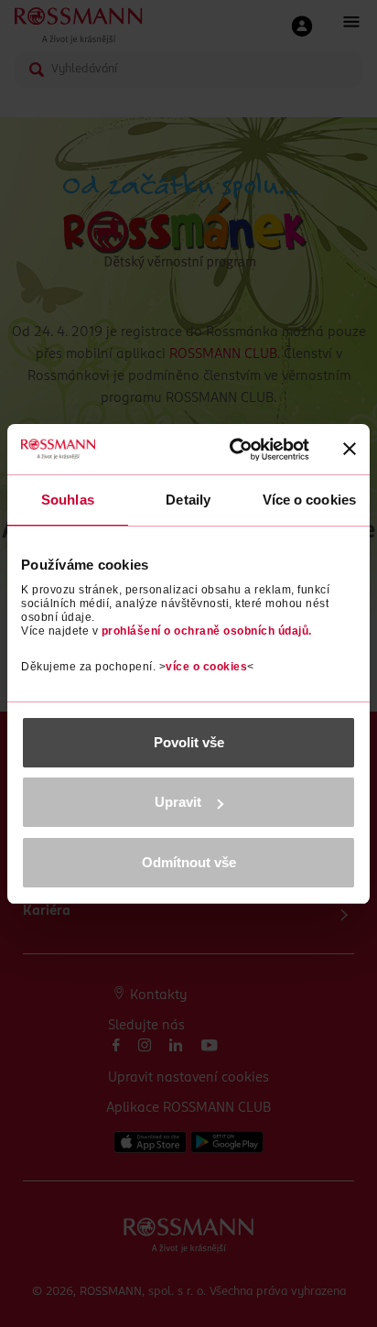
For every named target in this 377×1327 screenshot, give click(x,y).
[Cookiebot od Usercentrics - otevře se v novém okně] (233, 450)
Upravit (178, 802)
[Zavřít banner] (349, 448)
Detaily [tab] (188, 499)
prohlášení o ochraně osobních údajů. (207, 631)
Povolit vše (189, 742)
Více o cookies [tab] (309, 499)
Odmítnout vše (189, 862)
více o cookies (206, 666)
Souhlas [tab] (67, 499)
